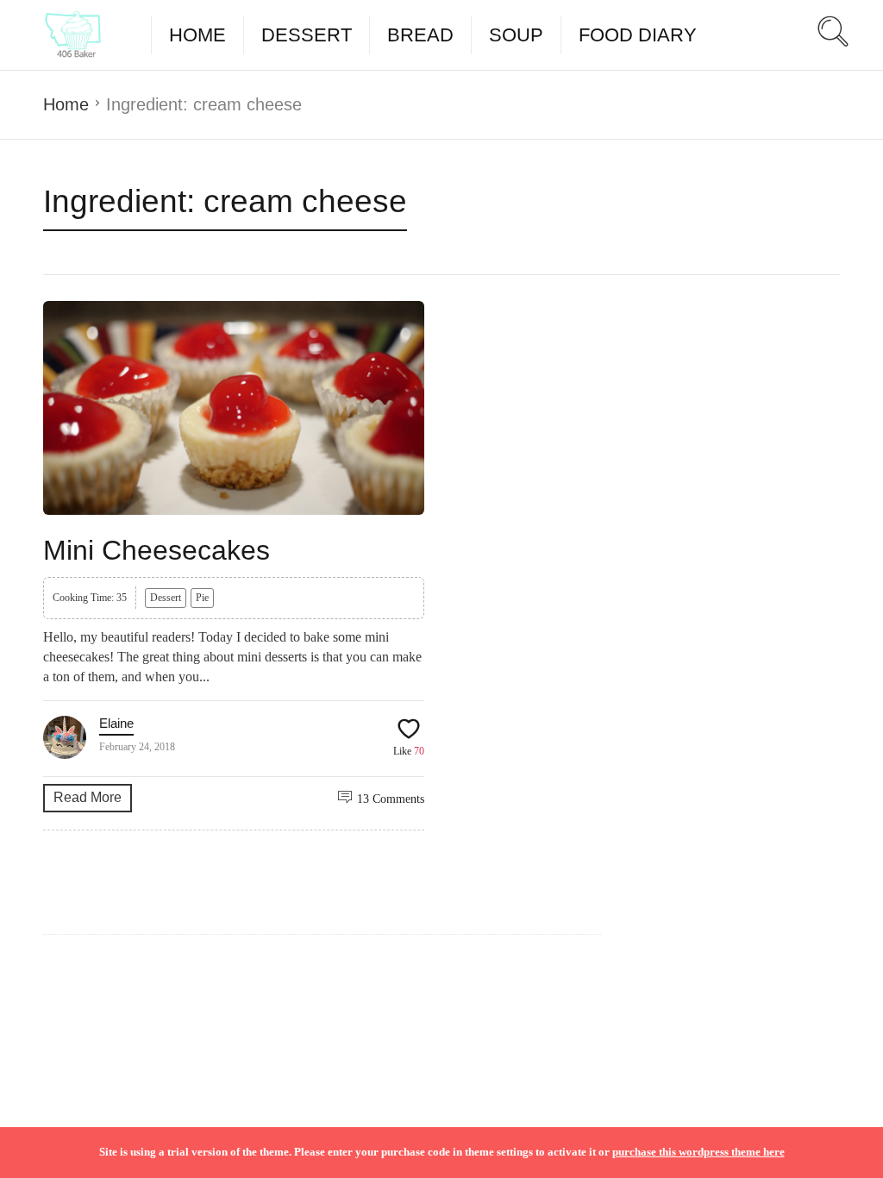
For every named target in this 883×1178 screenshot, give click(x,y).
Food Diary (638, 35)
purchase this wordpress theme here (698, 1151)
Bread (420, 35)
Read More (87, 797)
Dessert (306, 35)
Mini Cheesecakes (156, 550)
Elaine (116, 723)
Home (197, 35)
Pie (202, 598)
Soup (516, 35)
